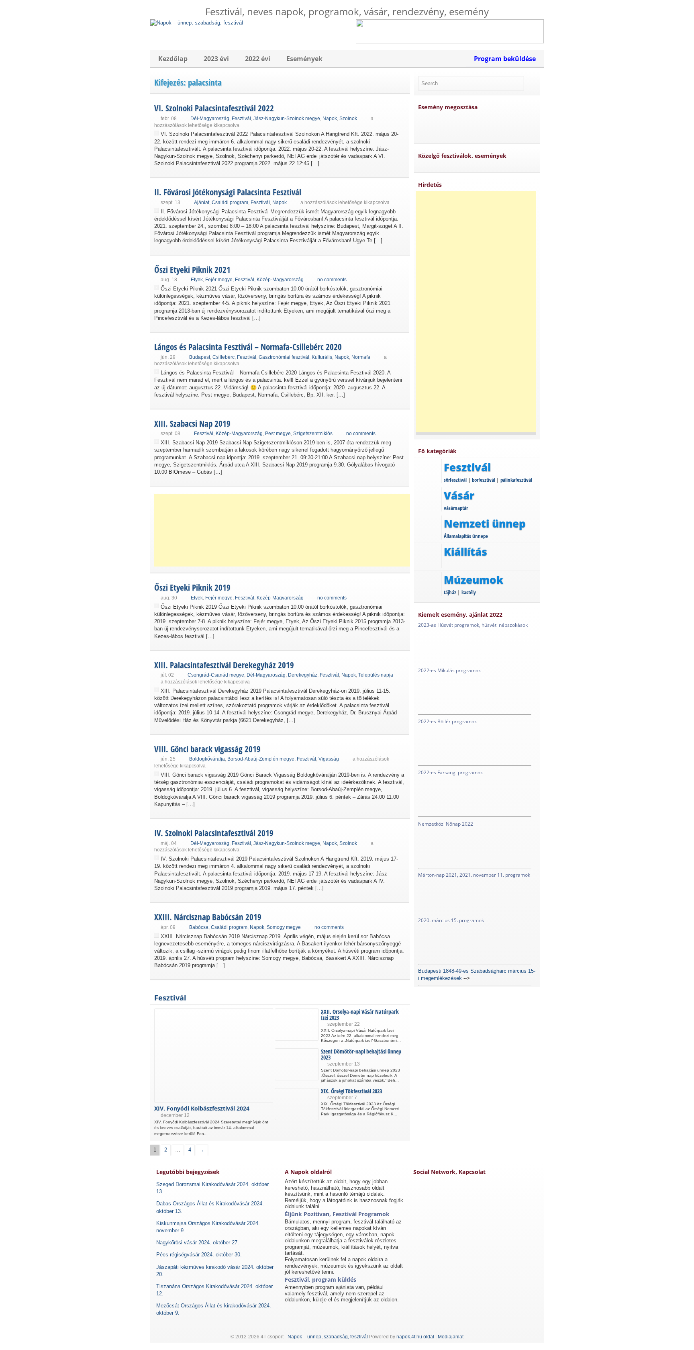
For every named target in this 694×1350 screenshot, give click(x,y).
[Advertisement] (282, 530)
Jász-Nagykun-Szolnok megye (286, 118)
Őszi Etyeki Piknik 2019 (192, 587)
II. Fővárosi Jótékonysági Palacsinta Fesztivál (227, 192)
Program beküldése (505, 58)
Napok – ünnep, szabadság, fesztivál (328, 1337)
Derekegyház (302, 675)
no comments (332, 279)
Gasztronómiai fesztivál (284, 357)
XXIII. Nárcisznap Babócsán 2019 (207, 916)
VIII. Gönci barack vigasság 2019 (207, 749)
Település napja (375, 675)
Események (304, 58)
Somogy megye (284, 927)
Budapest (199, 357)
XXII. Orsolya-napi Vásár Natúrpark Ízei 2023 (360, 1014)
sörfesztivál (455, 479)
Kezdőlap (173, 58)
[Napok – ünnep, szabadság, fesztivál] (196, 23)
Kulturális (322, 357)
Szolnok (348, 118)
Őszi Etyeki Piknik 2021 (192, 269)
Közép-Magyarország (280, 279)
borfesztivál (483, 479)
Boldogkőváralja (207, 759)
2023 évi (216, 58)
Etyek (197, 279)
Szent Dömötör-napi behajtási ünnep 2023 (361, 1054)
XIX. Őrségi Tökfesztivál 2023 (351, 1091)
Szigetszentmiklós (313, 433)
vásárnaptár (456, 507)
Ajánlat (201, 202)
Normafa (360, 357)
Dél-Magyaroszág (209, 118)
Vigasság (328, 759)
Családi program (230, 202)
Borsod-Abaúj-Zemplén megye (260, 759)
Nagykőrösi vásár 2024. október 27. (197, 1243)
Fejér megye (219, 279)
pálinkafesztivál (516, 479)
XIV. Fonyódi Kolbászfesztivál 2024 (201, 1108)
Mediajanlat (450, 1337)
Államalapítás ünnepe (466, 536)
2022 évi (257, 58)
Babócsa (198, 927)
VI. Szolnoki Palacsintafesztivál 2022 (214, 108)
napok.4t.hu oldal (415, 1337)
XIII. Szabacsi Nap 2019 (192, 423)
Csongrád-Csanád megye (216, 675)
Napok (330, 118)
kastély (468, 592)
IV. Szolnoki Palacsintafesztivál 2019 (214, 833)
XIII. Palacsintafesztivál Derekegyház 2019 (224, 665)
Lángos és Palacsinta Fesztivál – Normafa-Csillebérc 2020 (248, 346)
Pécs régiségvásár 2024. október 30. (199, 1255)
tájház (450, 592)
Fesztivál (241, 118)
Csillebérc (223, 357)
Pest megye (278, 433)
